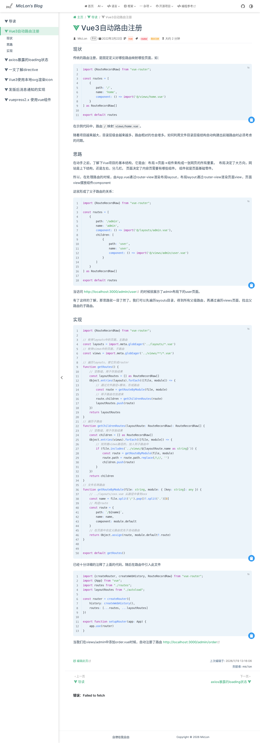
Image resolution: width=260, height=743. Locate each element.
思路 (9, 44)
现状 (9, 38)
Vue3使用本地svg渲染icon (31, 79)
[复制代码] (251, 120)
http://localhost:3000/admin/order (191, 642)
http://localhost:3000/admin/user (111, 292)
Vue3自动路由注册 (24, 31)
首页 (91, 6)
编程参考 (189, 6)
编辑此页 (84, 660)
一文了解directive (23, 70)
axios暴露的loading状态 (28, 60)
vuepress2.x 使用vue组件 (30, 100)
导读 (12, 21)
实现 (9, 51)
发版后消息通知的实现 (27, 89)
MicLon (82, 38)
